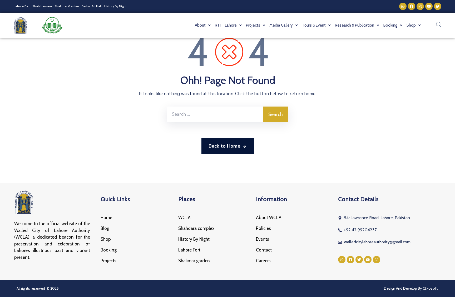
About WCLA (268, 217)
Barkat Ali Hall (92, 6)
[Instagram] (420, 6)
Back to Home (224, 146)
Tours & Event (314, 25)
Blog (105, 228)
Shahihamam (42, 6)
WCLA (184, 217)
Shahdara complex (196, 228)
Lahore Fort (22, 6)
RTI (218, 25)
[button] (202, 25)
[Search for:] (215, 114)
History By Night (115, 6)
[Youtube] (429, 6)
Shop (106, 239)
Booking (109, 250)
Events (262, 239)
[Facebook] (411, 6)
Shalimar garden (194, 260)
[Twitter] (437, 6)
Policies (263, 228)
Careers (263, 260)
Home (106, 217)
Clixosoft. (430, 288)
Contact (264, 250)
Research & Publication (354, 25)
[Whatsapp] (403, 6)
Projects (108, 260)
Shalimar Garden (67, 6)
